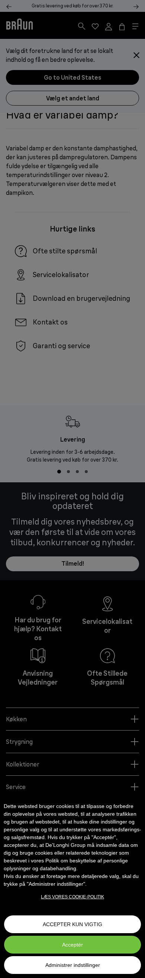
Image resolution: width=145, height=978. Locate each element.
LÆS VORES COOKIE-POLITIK (72, 896)
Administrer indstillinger (72, 965)
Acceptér (72, 945)
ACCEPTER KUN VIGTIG (72, 924)
